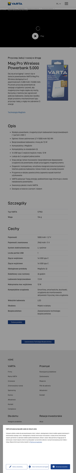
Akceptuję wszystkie (61, 467)
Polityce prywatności (36, 442)
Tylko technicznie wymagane (40, 467)
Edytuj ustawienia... (17, 467)
